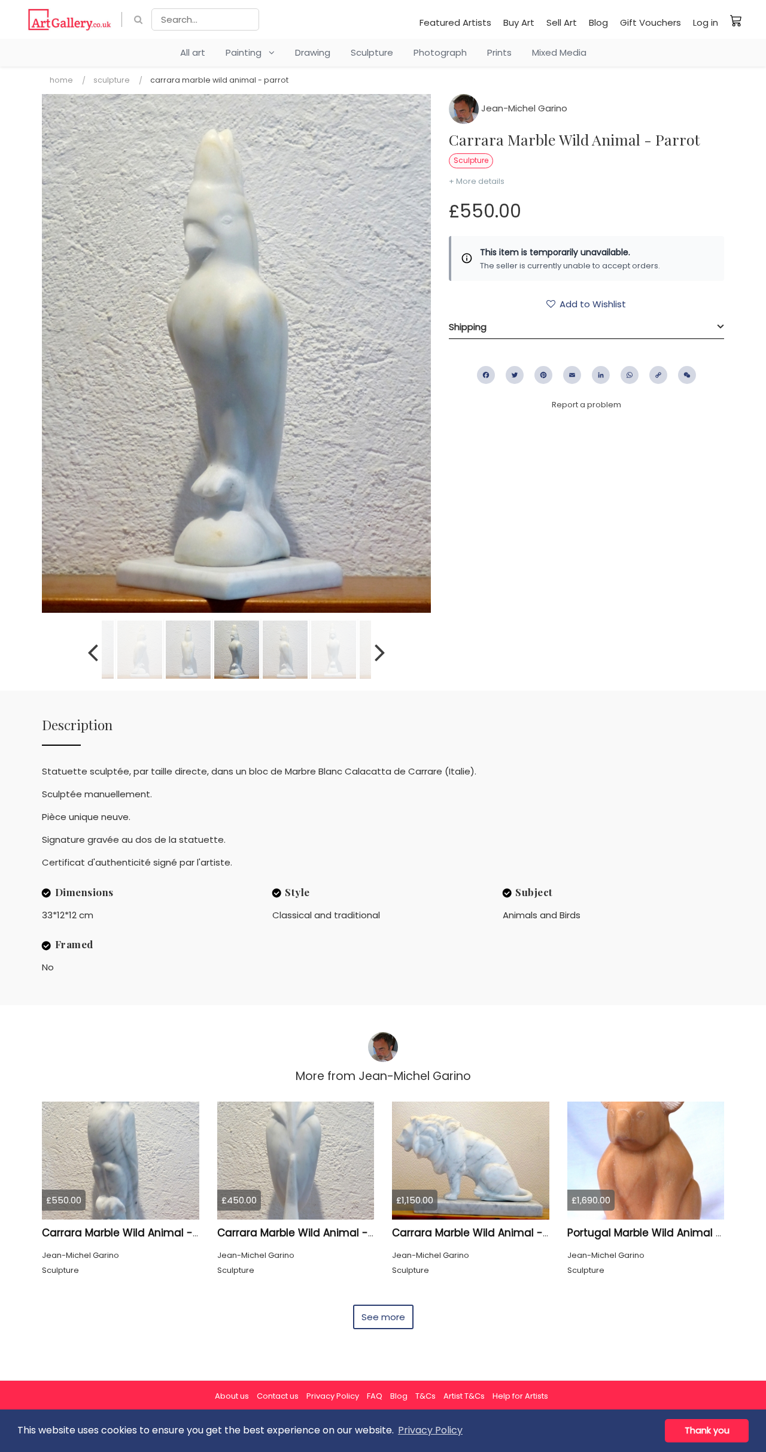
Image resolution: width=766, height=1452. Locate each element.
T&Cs (425, 1396)
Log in (705, 22)
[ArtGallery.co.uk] (69, 19)
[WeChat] (687, 375)
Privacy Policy (332, 1396)
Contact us (278, 1396)
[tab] (586, 327)
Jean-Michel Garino (523, 108)
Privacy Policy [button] (430, 1430)
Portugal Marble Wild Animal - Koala (660, 1233)
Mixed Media (559, 52)
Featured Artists (455, 22)
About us (232, 1396)
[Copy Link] (658, 375)
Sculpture (372, 52)
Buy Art (518, 22)
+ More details (476, 181)
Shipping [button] (468, 326)
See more (383, 1317)
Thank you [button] (707, 1430)
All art (192, 52)
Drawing (312, 52)
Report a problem (586, 404)
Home (61, 80)
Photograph (440, 52)
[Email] (572, 375)
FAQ (374, 1396)
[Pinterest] (543, 375)
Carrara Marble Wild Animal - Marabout (319, 1233)
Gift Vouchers (650, 22)
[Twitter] (514, 375)
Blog (598, 22)
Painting (247, 52)
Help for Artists (520, 1396)
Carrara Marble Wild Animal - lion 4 (483, 1233)
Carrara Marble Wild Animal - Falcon (136, 1233)
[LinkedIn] (601, 375)
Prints (499, 52)
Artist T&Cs (464, 1396)
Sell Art (561, 22)
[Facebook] (486, 375)
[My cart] (736, 20)
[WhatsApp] (629, 375)
